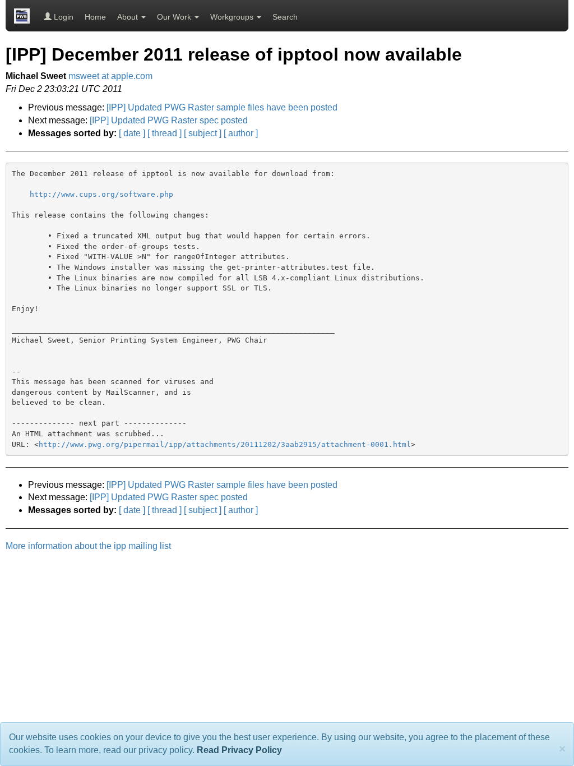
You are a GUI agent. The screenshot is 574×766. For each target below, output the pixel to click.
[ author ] (241, 133)
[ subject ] (202, 133)
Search (285, 16)
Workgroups (233, 16)
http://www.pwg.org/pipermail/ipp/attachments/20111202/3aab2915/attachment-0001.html (225, 444)
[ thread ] (164, 133)
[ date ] (132, 133)
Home (95, 16)
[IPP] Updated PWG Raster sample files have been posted (222, 107)
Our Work (175, 16)
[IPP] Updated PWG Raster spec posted (169, 120)
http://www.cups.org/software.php (101, 194)
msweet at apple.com (110, 76)
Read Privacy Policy (239, 750)
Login (62, 16)
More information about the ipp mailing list (88, 546)
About (128, 16)
